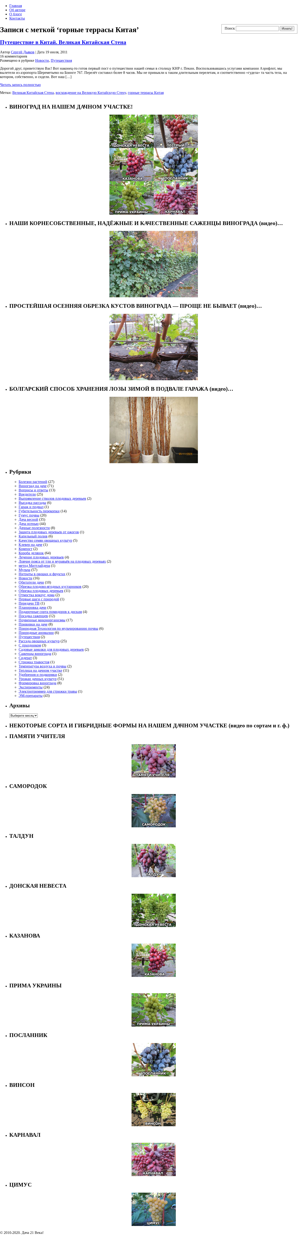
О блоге (15, 14)
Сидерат (25, 658)
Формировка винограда (37, 683)
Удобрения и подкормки (38, 675)
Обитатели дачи (31, 582)
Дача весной (28, 519)
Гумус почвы (29, 515)
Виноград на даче (33, 486)
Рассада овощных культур (39, 641)
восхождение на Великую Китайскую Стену (91, 93)
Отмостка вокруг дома (36, 595)
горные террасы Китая (146, 93)
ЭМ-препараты (31, 696)
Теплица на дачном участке (40, 670)
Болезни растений (33, 482)
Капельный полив (33, 536)
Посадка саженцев (33, 616)
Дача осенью (29, 524)
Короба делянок (31, 553)
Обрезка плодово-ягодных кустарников (50, 587)
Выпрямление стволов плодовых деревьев (52, 498)
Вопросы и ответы (33, 490)
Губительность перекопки (39, 511)
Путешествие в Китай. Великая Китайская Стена (63, 42)
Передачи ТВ (29, 603)
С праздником (30, 645)
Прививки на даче (33, 624)
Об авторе (17, 10)
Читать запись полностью (20, 85)
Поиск (230, 28)
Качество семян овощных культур (45, 540)
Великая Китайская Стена (33, 93)
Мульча (24, 570)
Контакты (17, 18)
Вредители (27, 494)
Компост (25, 549)
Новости (42, 60)
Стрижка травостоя (34, 662)
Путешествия (61, 60)
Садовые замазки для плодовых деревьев (51, 649)
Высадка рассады (32, 503)
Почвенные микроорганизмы (42, 620)
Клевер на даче (30, 545)
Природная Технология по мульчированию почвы (58, 628)
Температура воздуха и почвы (42, 666)
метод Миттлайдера (34, 566)
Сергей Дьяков (22, 52)
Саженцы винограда (35, 654)
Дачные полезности (34, 528)
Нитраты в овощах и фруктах (42, 574)
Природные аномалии (36, 633)
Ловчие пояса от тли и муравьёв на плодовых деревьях (62, 561)
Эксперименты (31, 687)
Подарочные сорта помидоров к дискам (50, 612)
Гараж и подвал (31, 507)
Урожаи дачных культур (38, 679)
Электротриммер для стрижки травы (48, 691)
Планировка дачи (32, 607)
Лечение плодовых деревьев (41, 557)
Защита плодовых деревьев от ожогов (49, 532)
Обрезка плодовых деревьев (41, 591)
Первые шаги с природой (39, 599)
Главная (15, 6)
